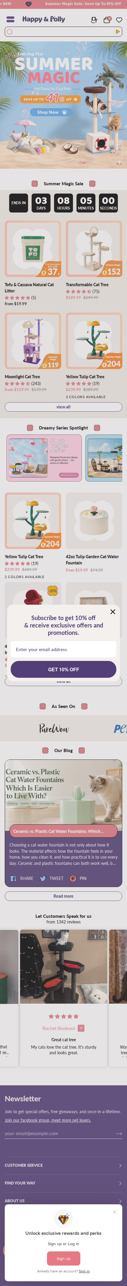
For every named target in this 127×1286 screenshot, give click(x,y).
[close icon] (113, 612)
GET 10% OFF (63, 669)
